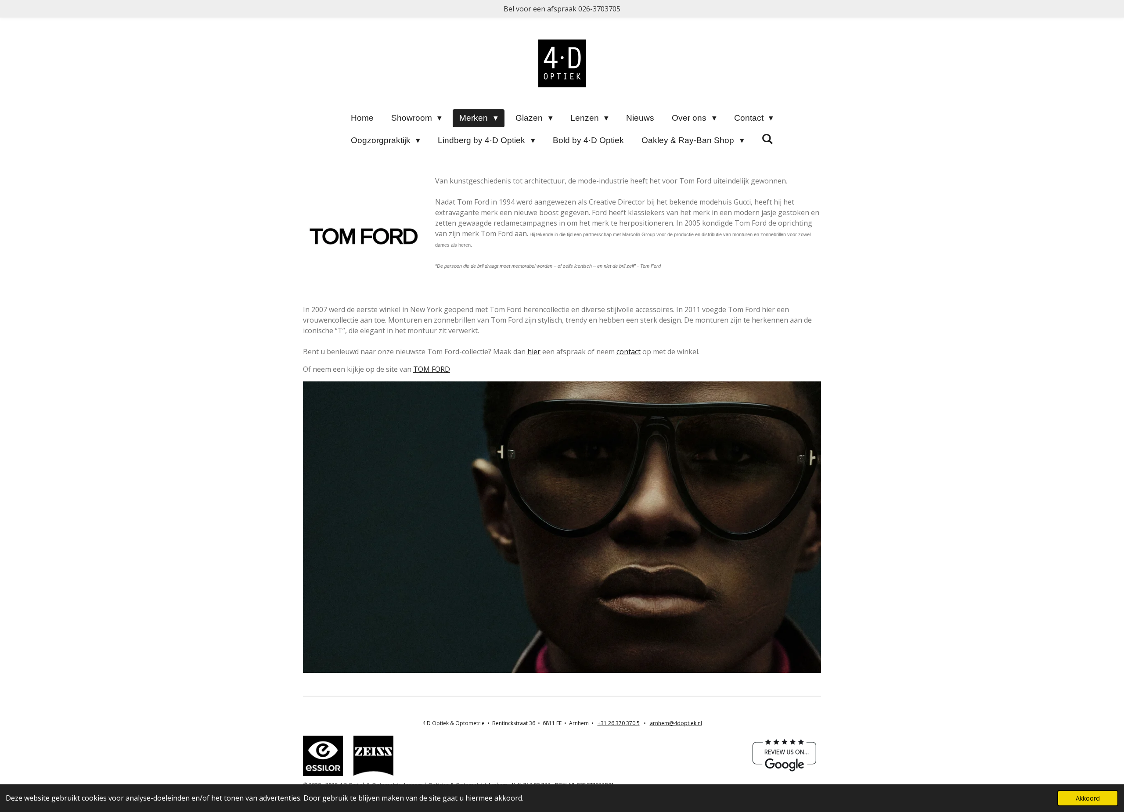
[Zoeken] (767, 139)
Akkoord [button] (1088, 798)
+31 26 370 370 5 (619, 723)
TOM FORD (431, 369)
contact (628, 351)
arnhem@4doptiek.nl (676, 723)
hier (533, 351)
